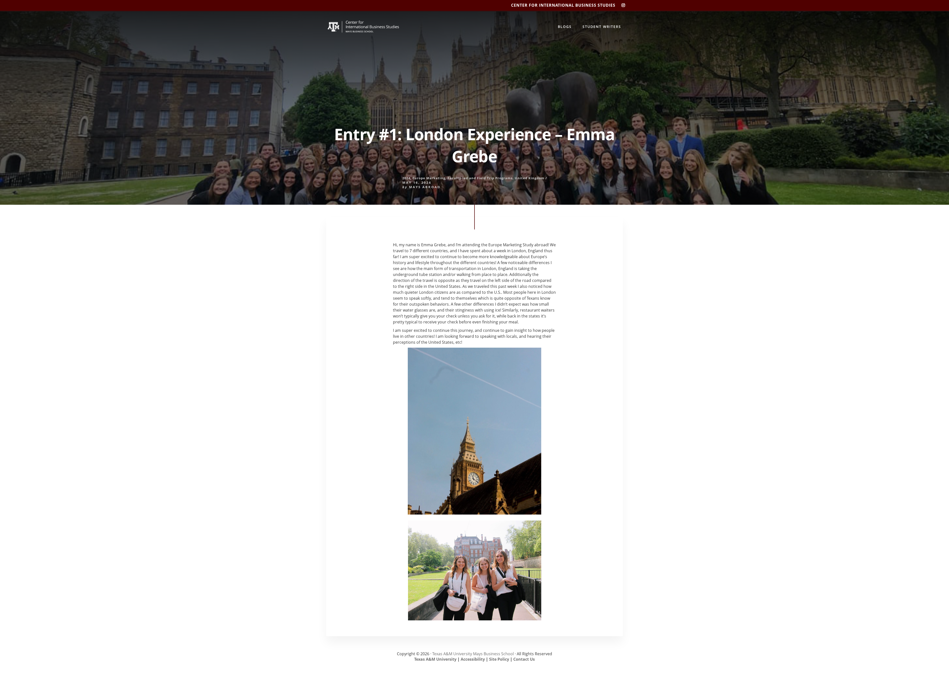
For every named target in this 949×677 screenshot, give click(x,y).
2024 (406, 178)
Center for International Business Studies (563, 5)
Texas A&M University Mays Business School (473, 653)
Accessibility (473, 659)
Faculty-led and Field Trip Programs (480, 178)
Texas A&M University (435, 659)
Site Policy (499, 659)
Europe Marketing (428, 178)
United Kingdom (529, 178)
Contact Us (524, 659)
